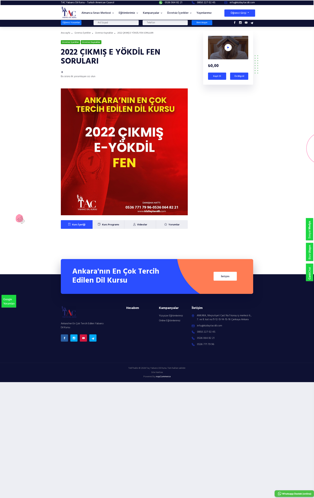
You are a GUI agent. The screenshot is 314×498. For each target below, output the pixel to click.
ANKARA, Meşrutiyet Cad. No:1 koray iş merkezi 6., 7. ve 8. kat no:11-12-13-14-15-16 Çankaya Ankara (224, 317)
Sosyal (309, 237)
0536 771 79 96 (205, 344)
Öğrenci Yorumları (71, 23)
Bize (309, 257)
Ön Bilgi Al (239, 76)
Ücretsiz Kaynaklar (104, 33)
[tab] (77, 224)
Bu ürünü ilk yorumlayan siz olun (78, 76)
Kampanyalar (151, 13)
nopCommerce (163, 377)
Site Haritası (157, 372)
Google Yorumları (5, 299)
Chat (309, 277)
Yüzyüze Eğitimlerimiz (171, 316)
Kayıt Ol (217, 76)
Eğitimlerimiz (127, 13)
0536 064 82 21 (173, 2)
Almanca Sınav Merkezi (96, 13)
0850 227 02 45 (206, 2)
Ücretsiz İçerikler (178, 13)
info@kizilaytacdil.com (242, 2)
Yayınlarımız (204, 13)
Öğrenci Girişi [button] (239, 13)
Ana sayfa (65, 33)
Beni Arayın (202, 23)
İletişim (225, 276)
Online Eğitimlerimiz (169, 321)
